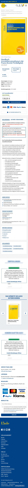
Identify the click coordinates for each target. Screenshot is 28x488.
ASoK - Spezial (4, 476)
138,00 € (16, 69)
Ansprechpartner (5, 456)
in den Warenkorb (15, 102)
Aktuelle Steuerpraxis (6, 470)
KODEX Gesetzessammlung (7, 469)
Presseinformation (7, 230)
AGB (21, 482)
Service (3, 459)
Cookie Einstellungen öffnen (14, 281)
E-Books (3, 439)
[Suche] (17, 6)
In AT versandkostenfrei (7, 93)
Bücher (2, 437)
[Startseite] (4, 5)
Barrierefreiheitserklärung (13, 482)
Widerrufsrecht (4, 484)
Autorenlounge (4, 463)
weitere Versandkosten (7, 378)
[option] (14, 313)
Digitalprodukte (4, 444)
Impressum (3, 482)
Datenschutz (12, 484)
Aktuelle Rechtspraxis (6, 472)
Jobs (2, 457)
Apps (2, 446)
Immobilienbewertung (7, 246)
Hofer (2, 57)
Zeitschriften (4, 441)
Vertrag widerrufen (19, 485)
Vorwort (4, 235)
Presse (2, 461)
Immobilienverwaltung (7, 251)
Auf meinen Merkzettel (15, 112)
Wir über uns (4, 454)
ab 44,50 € (4, 75)
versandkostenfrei (8, 200)
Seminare (3, 443)
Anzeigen (3, 448)
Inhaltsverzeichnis (7, 232)
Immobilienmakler (17, 246)
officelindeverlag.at (7, 217)
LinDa (15, 131)
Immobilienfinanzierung (18, 248)
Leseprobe (5, 234)
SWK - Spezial (4, 474)
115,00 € (5, 69)
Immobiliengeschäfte (7, 248)
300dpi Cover (6, 237)
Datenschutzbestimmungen (12, 410)
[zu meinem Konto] (19, 6)
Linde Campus (12, 1)
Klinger (5, 57)
